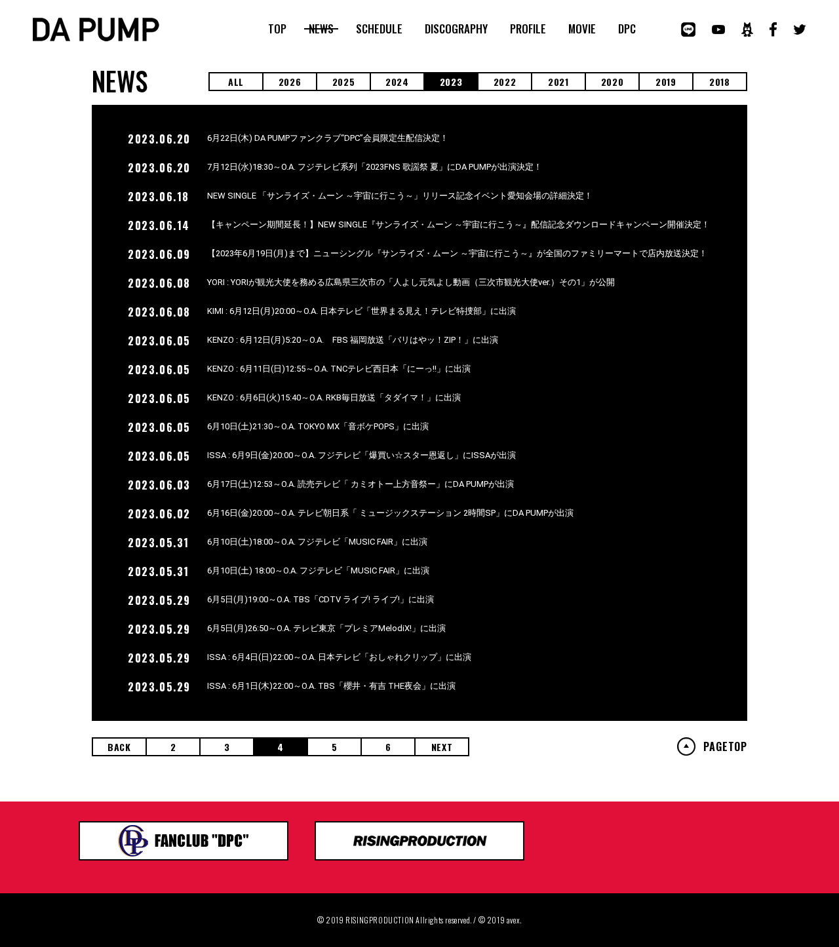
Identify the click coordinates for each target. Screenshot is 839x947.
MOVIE (582, 29)
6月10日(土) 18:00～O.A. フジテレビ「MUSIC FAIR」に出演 (318, 570)
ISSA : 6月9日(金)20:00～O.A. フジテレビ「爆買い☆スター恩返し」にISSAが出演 (361, 455)
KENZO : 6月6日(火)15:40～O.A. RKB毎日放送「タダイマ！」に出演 (334, 397)
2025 (343, 81)
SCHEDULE (379, 29)
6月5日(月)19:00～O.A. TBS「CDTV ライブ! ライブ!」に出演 (320, 599)
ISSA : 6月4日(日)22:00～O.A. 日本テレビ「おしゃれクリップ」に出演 (339, 657)
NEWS (321, 29)
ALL (236, 81)
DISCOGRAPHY (456, 29)
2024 (397, 81)
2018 (719, 81)
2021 (558, 81)
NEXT (442, 747)
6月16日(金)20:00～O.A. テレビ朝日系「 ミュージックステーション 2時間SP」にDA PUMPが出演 (390, 513)
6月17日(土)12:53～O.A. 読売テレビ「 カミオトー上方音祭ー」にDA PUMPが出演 (360, 484)
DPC (627, 29)
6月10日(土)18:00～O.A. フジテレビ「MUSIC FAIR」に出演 (317, 542)
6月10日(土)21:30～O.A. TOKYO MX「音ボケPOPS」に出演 (318, 426)
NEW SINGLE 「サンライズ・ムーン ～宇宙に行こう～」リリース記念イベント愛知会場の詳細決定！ (400, 196)
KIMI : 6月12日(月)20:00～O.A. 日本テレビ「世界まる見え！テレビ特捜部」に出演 (361, 311)
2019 (665, 81)
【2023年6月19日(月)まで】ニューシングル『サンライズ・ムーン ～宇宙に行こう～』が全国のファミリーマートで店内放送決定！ (457, 253)
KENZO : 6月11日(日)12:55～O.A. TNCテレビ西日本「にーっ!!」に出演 (339, 369)
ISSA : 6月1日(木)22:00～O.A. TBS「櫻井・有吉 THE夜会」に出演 (331, 686)
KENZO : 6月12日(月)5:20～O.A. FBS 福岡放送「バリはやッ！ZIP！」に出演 (352, 340)
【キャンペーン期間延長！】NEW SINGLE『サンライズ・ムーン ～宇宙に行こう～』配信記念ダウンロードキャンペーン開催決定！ (458, 224)
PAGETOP (725, 746)
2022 (505, 81)
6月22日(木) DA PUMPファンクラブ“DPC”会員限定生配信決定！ (327, 138)
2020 (612, 81)
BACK (119, 747)
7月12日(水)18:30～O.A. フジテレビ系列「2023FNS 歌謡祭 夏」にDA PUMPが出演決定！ (374, 167)
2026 (290, 81)
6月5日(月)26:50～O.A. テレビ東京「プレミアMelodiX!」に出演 (326, 628)
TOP (277, 29)
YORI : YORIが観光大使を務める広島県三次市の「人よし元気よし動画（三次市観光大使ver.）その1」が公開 (411, 282)
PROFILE (528, 29)
